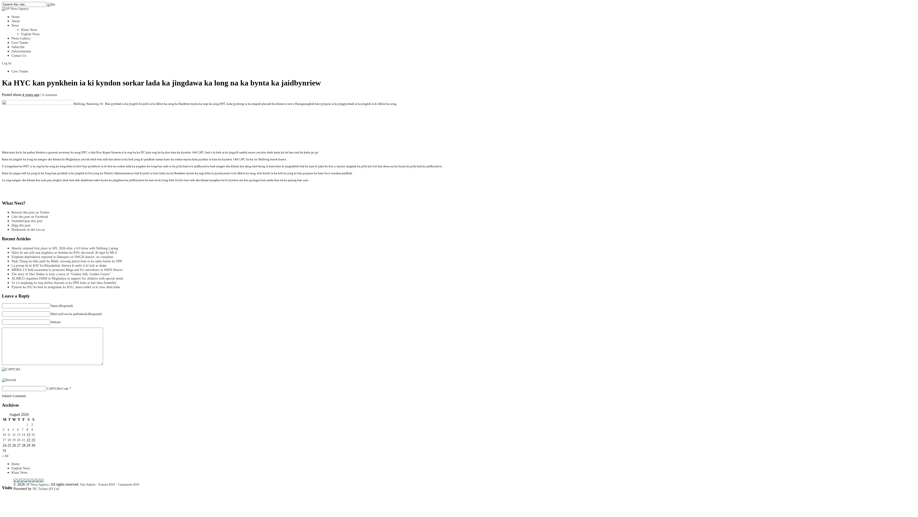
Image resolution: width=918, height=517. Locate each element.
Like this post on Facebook (29, 217)
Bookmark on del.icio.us (28, 229)
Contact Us (18, 55)
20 (18, 440)
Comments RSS (128, 484)
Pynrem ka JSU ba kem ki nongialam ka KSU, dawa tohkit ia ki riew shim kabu (65, 287)
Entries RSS (106, 484)
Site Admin (87, 484)
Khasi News (29, 30)
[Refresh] (9, 380)
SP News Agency (37, 484)
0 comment (49, 95)
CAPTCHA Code (58, 388)
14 (23, 435)
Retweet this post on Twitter (30, 212)
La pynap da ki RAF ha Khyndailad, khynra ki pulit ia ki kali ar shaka (59, 265)
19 (14, 440)
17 (4, 440)
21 (23, 440)
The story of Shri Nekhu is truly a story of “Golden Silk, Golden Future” (61, 274)
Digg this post (20, 225)
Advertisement (21, 51)
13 (18, 435)
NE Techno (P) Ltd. (46, 489)
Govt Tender (19, 43)
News (15, 25)
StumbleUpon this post (26, 221)
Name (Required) (62, 306)
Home (15, 17)
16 (33, 435)
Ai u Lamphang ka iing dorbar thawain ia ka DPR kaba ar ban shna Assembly (63, 283)
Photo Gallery (20, 38)
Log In (6, 63)
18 (9, 440)
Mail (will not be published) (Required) (76, 314)
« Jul (5, 456)
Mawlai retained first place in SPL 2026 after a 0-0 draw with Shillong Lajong (64, 248)
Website (56, 322)
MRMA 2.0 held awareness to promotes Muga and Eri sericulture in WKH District (67, 270)
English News (30, 34)
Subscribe (18, 47)
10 (4, 435)
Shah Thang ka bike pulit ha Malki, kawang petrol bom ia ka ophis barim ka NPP (66, 261)
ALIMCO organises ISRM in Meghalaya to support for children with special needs (67, 278)
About (15, 21)
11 (9, 435)
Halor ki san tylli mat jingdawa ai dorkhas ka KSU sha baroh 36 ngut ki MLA (64, 252)
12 (14, 435)
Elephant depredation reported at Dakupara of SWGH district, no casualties (62, 257)
